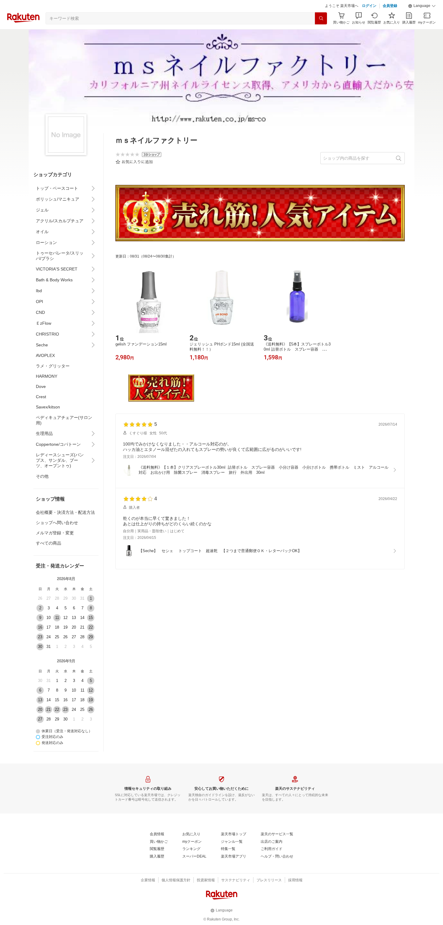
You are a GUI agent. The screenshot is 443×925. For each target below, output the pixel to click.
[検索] (321, 18)
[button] (422, 6)
